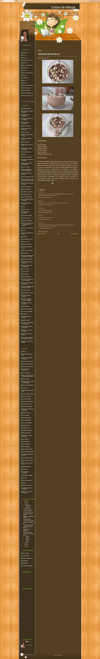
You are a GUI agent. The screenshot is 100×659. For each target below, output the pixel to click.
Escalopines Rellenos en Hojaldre (28, 200)
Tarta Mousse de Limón (27, 457)
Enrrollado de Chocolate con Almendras (28, 382)
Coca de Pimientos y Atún (27, 176)
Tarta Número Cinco (26, 466)
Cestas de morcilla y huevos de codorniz (27, 170)
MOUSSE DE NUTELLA (28, 532)
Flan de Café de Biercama (28, 385)
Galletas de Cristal (26, 396)
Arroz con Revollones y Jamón (27, 135)
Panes (23, 80)
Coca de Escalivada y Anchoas (27, 174)
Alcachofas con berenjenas (25, 123)
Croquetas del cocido (27, 191)
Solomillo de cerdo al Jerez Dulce (27, 327)
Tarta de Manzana (26, 446)
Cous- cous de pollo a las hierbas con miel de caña (28, 180)
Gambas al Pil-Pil (26, 209)
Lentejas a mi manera (27, 220)
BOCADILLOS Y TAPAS (26, 60)
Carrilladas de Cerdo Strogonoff (27, 164)
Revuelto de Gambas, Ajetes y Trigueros (27, 300)
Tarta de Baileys (26, 441)
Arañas (23, 351)
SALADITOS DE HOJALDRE (29, 520)
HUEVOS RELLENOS (27, 510)
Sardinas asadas (26, 320)
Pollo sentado (25, 274)
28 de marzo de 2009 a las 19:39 (45, 204)
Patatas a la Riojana (26, 244)
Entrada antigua (74, 233)
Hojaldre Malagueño (27, 215)
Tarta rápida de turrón (27, 475)
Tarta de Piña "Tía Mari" (27, 449)
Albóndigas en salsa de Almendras (27, 119)
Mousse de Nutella (26, 412)
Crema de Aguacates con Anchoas (27, 184)
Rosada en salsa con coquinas (27, 303)
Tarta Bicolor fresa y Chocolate (27, 436)
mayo (27, 538)
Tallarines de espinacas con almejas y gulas (27, 338)
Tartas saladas (25, 90)
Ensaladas (24, 67)
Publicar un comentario (43, 231)
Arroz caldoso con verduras (26, 129)
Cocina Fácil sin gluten (27, 558)
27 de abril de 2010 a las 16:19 (44, 228)
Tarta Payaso (25, 469)
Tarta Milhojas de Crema (27, 451)
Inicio (58, 233)
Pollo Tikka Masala (26, 276)
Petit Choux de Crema (27, 422)
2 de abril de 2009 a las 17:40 (44, 219)
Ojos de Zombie (25, 415)
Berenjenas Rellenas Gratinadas (27, 149)
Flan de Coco (25, 387)
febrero (27, 505)
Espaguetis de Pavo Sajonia (26, 204)
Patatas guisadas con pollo (27, 247)
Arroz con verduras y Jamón (27, 139)
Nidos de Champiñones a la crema (28, 234)
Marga (29, 641)
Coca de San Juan (26, 372)
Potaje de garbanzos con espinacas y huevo (28, 287)
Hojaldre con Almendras (28, 401)
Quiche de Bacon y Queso (27, 292)
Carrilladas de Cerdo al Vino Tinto (27, 160)
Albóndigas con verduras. (25, 115)
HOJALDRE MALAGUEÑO (28, 512)
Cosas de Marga (63, 7)
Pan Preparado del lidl (27, 239)
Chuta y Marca (25, 553)
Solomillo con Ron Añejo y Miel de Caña (28, 323)
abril (27, 536)
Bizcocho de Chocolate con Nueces (27, 358)
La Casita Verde (25, 555)
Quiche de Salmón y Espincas (26, 296)
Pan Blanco (24, 236)
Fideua (23, 206)
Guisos (23, 75)
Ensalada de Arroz (26, 194)
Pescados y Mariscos (27, 85)
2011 (25, 544)
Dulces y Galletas (26, 65)
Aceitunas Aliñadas (26, 108)
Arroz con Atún (25, 132)
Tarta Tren (24, 477)
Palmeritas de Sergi (26, 417)
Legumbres (24, 77)
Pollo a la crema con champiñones (27, 266)
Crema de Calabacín (26, 186)
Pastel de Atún (25, 241)
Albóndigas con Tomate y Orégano (28, 112)
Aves (23, 55)
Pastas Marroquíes (26, 420)
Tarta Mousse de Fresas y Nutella (28, 455)
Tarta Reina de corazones (25, 472)
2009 (25, 504)
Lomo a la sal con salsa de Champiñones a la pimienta (27, 224)
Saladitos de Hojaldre (27, 311)
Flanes (23, 70)
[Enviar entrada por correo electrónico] (52, 183)
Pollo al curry (25, 269)
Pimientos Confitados (27, 259)
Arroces (24, 52)
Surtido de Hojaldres (27, 430)
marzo (27, 507)
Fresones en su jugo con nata (28, 391)
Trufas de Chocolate (27, 485)
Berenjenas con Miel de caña (27, 145)
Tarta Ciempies (25, 439)
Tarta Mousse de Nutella (27, 460)
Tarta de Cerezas (26, 444)
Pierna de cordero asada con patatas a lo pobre (28, 256)
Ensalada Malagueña (27, 196)
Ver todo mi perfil (29, 645)
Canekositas (25, 560)
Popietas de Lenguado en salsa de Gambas (27, 280)
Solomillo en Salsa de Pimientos (27, 331)
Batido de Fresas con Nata (27, 355)
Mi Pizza (23, 230)
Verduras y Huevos (26, 95)
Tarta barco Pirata (26, 432)
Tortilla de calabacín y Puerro (27, 342)
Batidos (24, 57)
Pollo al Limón (25, 271)
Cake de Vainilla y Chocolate (26, 370)
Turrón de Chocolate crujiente (27, 489)
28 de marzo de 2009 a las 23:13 (45, 212)
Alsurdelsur (25, 563)
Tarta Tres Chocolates (27, 480)
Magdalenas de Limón (27, 406)
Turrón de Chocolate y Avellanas (27, 492)
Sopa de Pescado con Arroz (27, 334)
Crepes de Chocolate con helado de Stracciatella (28, 376)
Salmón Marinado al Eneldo (26, 317)
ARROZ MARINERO (27, 519)
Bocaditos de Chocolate (27, 366)
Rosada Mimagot (25, 306)
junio (27, 539)
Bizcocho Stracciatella (27, 361)
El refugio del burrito (27, 565)
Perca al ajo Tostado (27, 250)
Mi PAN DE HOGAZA (27, 508)
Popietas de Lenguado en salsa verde (27, 283)
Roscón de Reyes (26, 425)
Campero (24, 154)
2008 (25, 502)
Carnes (23, 62)
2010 (25, 542)
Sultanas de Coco (26, 427)
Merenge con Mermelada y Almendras (28, 410)
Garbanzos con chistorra (25, 212)
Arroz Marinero (25, 142)
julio (27, 541)
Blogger (32, 101)
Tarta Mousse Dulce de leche (27, 464)
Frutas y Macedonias (26, 72)
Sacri (39, 215)
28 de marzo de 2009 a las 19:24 (45, 197)
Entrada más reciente (41, 233)
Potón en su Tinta (26, 290)
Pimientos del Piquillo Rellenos (27, 262)
